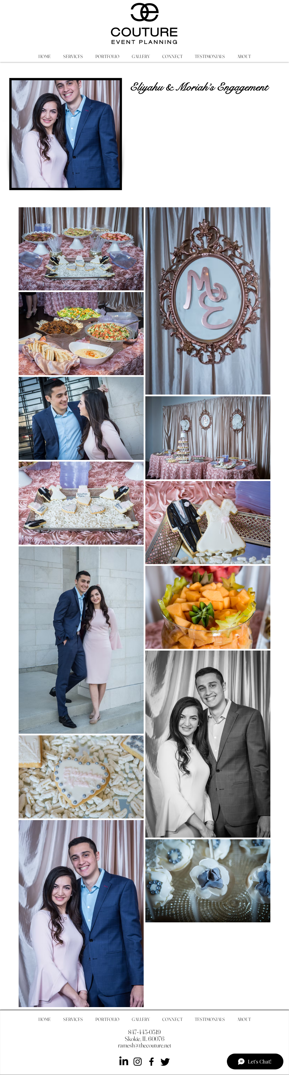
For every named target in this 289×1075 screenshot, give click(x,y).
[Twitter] (165, 1061)
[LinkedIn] (123, 1061)
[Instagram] (137, 1061)
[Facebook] (151, 1061)
